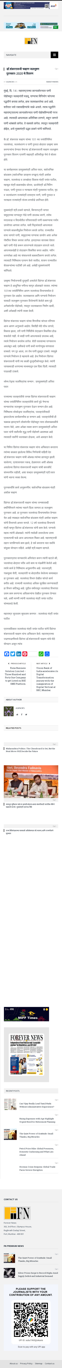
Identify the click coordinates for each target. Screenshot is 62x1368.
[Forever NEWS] (31, 40)
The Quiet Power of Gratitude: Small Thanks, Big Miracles (36, 1135)
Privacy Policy (26, 1363)
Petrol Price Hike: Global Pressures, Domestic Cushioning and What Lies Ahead (36, 1151)
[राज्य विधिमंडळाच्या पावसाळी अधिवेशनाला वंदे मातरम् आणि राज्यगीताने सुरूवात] (31, 824)
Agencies (10, 82)
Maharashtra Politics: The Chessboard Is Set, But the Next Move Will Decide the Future (30, 750)
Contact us (49, 1363)
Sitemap (38, 1363)
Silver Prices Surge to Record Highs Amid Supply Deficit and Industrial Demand (38, 1274)
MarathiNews (52, 82)
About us (14, 1363)
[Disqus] (31, 881)
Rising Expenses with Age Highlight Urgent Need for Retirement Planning (37, 1120)
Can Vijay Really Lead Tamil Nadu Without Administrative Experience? (36, 1105)
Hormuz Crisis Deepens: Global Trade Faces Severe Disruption (37, 1168)
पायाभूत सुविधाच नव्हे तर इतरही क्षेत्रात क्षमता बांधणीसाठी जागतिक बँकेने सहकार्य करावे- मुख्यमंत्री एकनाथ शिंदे (30, 805)
